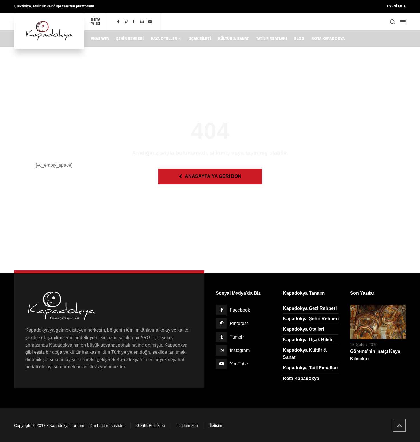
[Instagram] (142, 21)
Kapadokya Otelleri (303, 329)
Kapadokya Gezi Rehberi (310, 308)
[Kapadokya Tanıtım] (49, 31)
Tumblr (237, 337)
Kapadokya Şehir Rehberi (311, 318)
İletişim (216, 425)
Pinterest (239, 323)
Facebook (240, 310)
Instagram (240, 350)
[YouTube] (150, 21)
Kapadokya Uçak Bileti (307, 339)
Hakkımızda (187, 425)
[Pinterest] (126, 21)
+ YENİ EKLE (396, 6)
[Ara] (392, 22)
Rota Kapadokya (301, 378)
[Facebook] (118, 21)
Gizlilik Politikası (150, 425)
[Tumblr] (134, 21)
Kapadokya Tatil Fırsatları (310, 367)
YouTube (239, 363)
